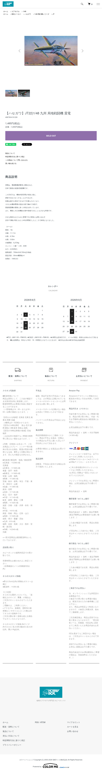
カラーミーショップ (26, 760)
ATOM (42, 722)
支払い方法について (11, 735)
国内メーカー (16, 14)
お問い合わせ (72, 731)
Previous (20, 51)
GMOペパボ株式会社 (60, 760)
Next (82, 51)
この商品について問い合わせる (16, 160)
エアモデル (16, 11)
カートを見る (72, 726)
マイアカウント (73, 722)
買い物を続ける (10, 163)
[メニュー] (98, 4)
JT (53, 14)
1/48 (24, 11)
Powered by (37, 766)
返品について (10, 153)
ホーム (5, 11)
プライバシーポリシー (12, 744)
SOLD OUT (51, 135)
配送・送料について (11, 726)
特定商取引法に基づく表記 (14, 156)
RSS (37, 722)
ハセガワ (28, 14)
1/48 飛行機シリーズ (41, 14)
